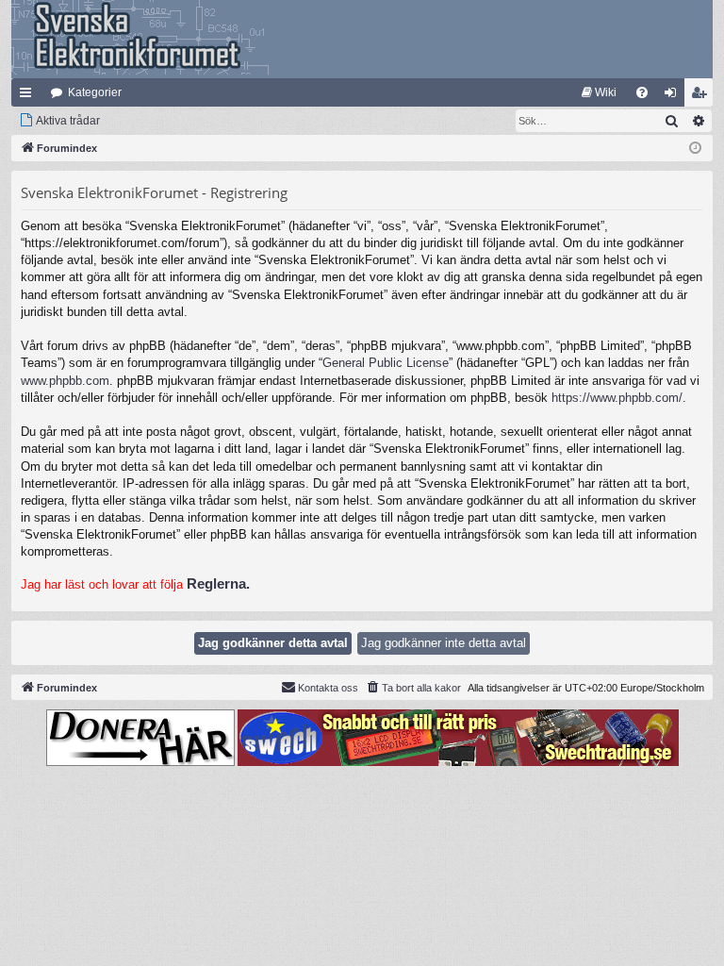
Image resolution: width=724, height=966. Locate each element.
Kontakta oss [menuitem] (328, 687)
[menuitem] (599, 92)
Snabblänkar (29, 96)
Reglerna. (218, 583)
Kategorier (95, 92)
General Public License (385, 363)
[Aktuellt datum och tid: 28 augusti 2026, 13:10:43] (695, 148)
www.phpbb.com (65, 381)
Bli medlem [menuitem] (702, 96)
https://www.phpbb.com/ (617, 398)
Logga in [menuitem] (674, 96)
